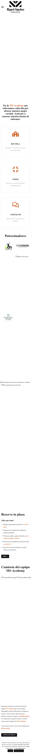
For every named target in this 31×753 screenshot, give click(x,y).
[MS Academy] (15, 7)
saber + (5, 556)
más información (20, 748)
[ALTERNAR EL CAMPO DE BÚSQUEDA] (28, 7)
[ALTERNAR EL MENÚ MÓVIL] (3, 7)
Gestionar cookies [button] (19, 750)
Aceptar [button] (10, 750)
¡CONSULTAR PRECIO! (9, 734)
